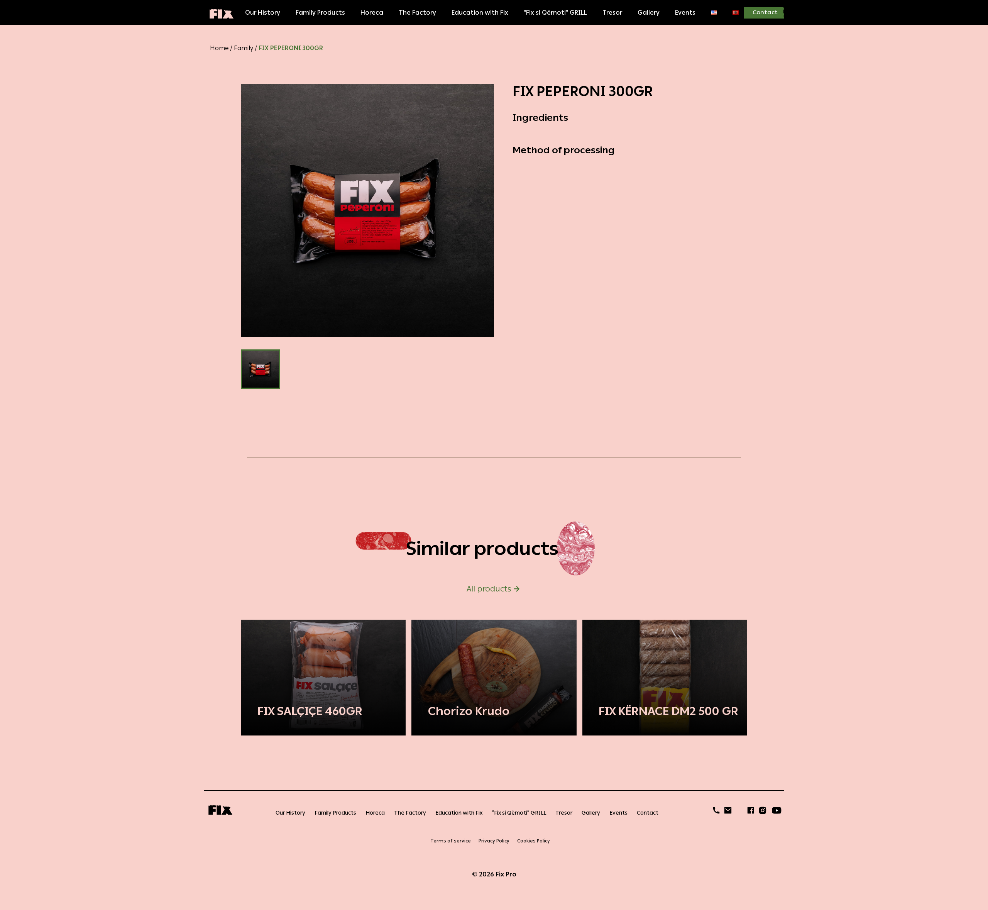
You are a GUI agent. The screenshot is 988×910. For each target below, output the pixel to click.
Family (243, 48)
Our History (262, 12)
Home (219, 48)
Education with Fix (480, 12)
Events (685, 12)
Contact (765, 12)
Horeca (371, 12)
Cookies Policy (533, 841)
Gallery (649, 12)
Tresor (612, 12)
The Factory (417, 12)
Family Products (320, 12)
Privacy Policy (494, 841)
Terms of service (450, 841)
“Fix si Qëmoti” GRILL (555, 12)
